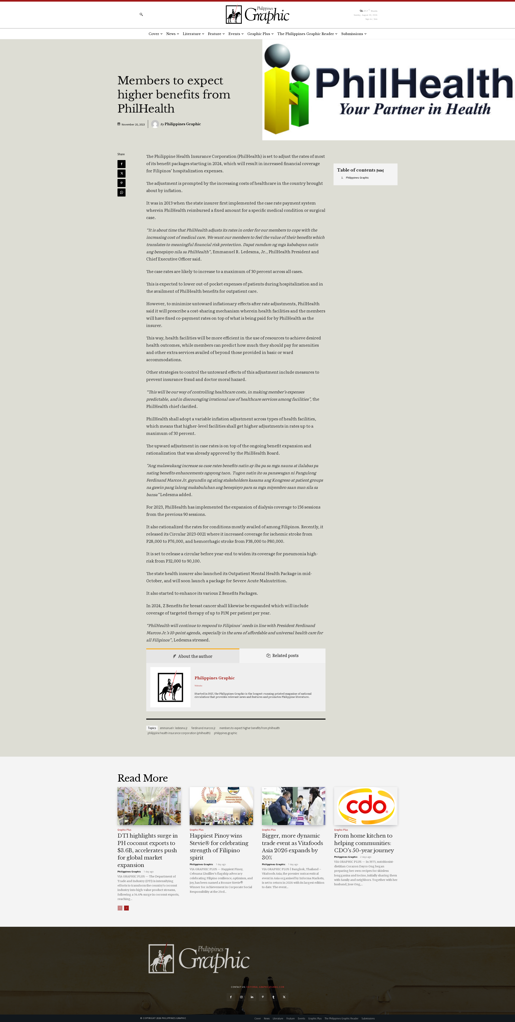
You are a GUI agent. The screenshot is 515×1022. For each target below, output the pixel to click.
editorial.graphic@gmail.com (265, 987)
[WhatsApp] (121, 192)
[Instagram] (241, 997)
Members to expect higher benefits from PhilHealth (249, 728)
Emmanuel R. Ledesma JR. (174, 728)
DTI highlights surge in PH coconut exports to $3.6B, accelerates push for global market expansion (147, 850)
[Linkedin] (252, 997)
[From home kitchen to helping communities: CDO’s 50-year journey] (366, 806)
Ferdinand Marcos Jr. (204, 728)
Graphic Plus (124, 830)
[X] (121, 174)
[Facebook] (121, 164)
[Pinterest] (121, 183)
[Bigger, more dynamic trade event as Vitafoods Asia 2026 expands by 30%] (293, 806)
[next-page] (126, 908)
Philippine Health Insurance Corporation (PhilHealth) (179, 733)
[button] (141, 14)
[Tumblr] (273, 997)
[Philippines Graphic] (257, 14)
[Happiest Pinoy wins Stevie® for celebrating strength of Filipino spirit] (221, 806)
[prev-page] (120, 908)
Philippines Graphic (183, 124)
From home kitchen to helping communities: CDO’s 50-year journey (364, 843)
